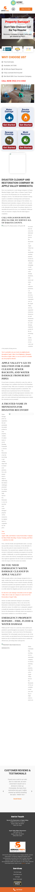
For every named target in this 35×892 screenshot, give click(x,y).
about (23, 863)
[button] (13, 9)
